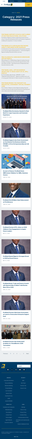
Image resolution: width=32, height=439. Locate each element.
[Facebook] (8, 369)
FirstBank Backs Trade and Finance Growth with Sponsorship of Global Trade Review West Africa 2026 (16, 285)
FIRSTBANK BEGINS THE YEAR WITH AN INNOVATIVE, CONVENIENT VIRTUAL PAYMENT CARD (15, 84)
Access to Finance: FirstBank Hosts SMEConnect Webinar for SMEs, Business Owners (15, 173)
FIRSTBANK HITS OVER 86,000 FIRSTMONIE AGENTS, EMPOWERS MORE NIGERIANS (14, 46)
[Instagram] (16, 369)
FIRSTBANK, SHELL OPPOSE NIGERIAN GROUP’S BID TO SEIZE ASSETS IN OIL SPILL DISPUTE (14, 71)
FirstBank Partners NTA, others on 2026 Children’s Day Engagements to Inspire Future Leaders (15, 229)
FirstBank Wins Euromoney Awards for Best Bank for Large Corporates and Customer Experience (16, 113)
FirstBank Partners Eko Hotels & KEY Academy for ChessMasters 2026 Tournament (14, 343)
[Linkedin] (24, 369)
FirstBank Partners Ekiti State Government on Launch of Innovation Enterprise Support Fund (16, 314)
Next (27, 353)
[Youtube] (20, 369)
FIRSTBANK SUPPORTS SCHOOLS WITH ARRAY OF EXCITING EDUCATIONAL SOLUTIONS (15, 35)
